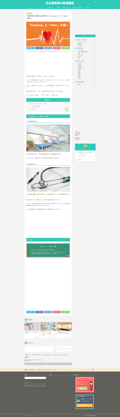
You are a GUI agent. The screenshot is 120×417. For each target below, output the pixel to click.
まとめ (33, 109)
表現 (86, 58)
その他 (86, 63)
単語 (86, 53)
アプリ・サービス (86, 42)
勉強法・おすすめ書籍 (77, 7)
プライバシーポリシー (29, 415)
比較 (86, 75)
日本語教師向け (50, 7)
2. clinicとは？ (36, 107)
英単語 (58, 7)
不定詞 (86, 64)
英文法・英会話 (66, 7)
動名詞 (86, 69)
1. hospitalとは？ (37, 105)
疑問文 (86, 77)
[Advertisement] (48, 64)
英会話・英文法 (86, 61)
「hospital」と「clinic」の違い (39, 103)
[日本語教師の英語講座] (60, 5)
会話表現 (86, 66)
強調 (86, 72)
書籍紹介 (86, 43)
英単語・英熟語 (29, 13)
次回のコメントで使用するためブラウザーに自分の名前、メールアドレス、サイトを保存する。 (47, 354)
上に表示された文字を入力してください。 (33, 359)
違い (86, 78)
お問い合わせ (87, 7)
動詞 (86, 71)
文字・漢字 (86, 55)
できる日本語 (86, 50)
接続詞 (86, 74)
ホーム (31, 7)
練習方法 (86, 45)
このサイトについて (40, 7)
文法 (86, 56)
